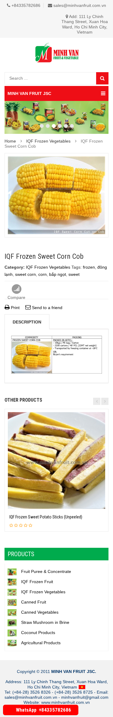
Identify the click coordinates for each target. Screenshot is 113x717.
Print (15, 307)
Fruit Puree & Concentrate (46, 571)
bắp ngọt (57, 274)
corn (42, 274)
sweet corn (25, 274)
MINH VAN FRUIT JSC (29, 93)
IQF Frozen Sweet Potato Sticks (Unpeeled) (45, 517)
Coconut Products (38, 632)
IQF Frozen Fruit (37, 581)
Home (10, 141)
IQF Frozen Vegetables (48, 141)
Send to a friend (46, 307)
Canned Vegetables (39, 612)
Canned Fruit (33, 602)
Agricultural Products (41, 642)
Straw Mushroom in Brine (45, 622)
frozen (89, 267)
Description (27, 322)
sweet (74, 274)
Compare (16, 289)
